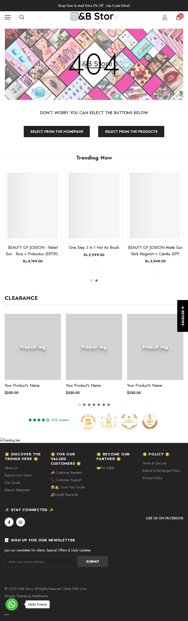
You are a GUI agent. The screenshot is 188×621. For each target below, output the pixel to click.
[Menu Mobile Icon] (8, 17)
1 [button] (91, 280)
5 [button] (99, 404)
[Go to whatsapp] (12, 604)
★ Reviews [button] (182, 316)
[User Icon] (164, 17)
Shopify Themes (16, 596)
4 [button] (94, 404)
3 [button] (89, 404)
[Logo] (94, 17)
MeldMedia (40, 596)
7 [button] (108, 404)
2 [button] (96, 280)
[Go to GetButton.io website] (12, 615)
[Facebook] (9, 522)
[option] (32, 222)
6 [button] (104, 404)
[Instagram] (20, 522)
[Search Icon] (26, 17)
